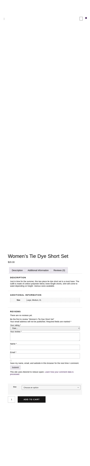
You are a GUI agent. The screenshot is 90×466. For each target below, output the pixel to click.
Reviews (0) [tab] (59, 270)
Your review (16, 332)
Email (13, 352)
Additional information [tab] (38, 270)
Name (13, 344)
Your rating (15, 325)
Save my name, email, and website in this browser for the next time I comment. (44, 363)
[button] (81, 18)
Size (14, 387)
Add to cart (32, 399)
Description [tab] (17, 270)
